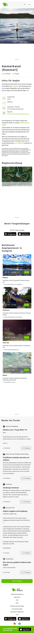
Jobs (17, 603)
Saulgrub (15, 86)
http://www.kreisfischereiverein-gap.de (18, 114)
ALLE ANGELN (18, 143)
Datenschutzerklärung (17, 594)
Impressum (17, 597)
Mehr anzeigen (17, 581)
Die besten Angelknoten (17, 612)
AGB (17, 600)
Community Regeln (17, 609)
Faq (17, 614)
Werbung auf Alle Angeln (17, 606)
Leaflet (3, 182)
